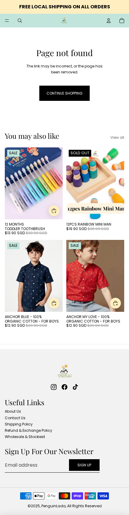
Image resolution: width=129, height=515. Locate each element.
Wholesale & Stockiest (25, 436)
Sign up (84, 465)
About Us (13, 411)
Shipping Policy (19, 424)
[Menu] (7, 20)
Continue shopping (64, 93)
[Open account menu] (108, 20)
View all (117, 137)
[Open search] (19, 20)
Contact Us (15, 417)
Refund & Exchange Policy (28, 430)
